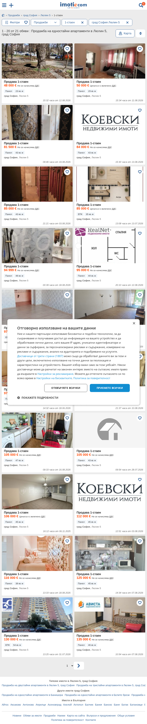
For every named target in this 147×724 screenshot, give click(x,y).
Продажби (50, 715)
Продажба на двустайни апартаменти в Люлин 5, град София (38, 685)
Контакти (91, 720)
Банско (108, 704)
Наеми (61, 715)
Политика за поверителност (67, 720)
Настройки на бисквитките (54, 378)
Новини (17, 715)
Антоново (28, 704)
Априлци (41, 704)
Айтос (5, 704)
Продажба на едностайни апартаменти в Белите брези (97, 694)
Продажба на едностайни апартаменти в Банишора (32, 694)
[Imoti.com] (3, 15)
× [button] (133, 323)
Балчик (89, 704)
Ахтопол (78, 704)
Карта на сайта (76, 715)
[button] (37, 398)
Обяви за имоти (32, 715)
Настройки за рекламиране (55, 373)
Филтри (15, 22)
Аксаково (15, 704)
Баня (117, 704)
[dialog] (73, 362)
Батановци (136, 704)
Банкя (98, 704)
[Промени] (55, 22)
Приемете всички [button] (110, 388)
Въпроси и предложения (101, 715)
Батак (125, 704)
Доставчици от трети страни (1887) (40, 356)
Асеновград (54, 704)
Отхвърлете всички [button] (65, 388)
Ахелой (67, 704)
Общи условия (126, 715)
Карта (127, 33)
